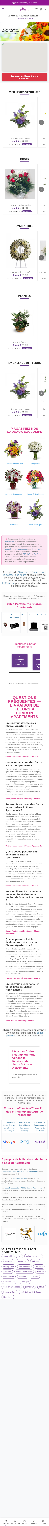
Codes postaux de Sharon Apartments (22, 757)
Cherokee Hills (9, 1281)
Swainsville (8, 1256)
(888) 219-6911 (30, 3)
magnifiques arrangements (16, 549)
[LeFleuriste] (24, 9)
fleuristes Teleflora (20, 1178)
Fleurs (5, 615)
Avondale (7, 1271)
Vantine (40, 1271)
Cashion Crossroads (11, 1287)
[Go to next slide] (41, 122)
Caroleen (39, 1266)
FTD (24, 554)
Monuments (34, 615)
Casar (38, 1292)
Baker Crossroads (33, 1256)
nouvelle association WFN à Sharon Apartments (23, 1188)
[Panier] (41, 9)
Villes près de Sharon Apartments (20, 1021)
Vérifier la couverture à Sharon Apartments (24, 846)
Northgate (25, 1281)
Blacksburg (22, 1261)
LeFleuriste (9, 542)
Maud (41, 1287)
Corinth (35, 1276)
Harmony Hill (24, 1266)
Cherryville (7, 1261)
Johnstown (29, 1287)
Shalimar (23, 1276)
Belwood (35, 1261)
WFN (29, 554)
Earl (19, 1256)
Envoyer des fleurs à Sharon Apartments (23, 799)
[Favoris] (36, 9)
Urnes (24, 615)
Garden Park (8, 1276)
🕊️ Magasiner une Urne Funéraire (19, 660)
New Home (8, 1297)
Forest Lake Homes (24, 1271)
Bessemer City (9, 1292)
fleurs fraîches (37, 549)
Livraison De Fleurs (29, 16)
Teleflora (37, 554)
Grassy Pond (8, 1266)
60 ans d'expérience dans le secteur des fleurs (24, 573)
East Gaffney (25, 1292)
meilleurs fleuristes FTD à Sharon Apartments (20, 1171)
